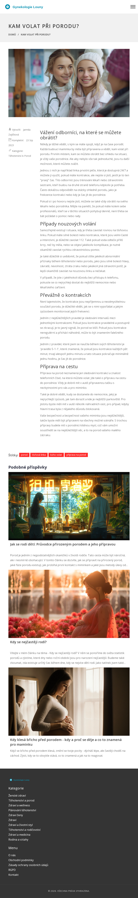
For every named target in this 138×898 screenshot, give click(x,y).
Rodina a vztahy (18, 839)
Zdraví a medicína (19, 834)
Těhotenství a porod (19, 155)
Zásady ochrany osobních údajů (28, 865)
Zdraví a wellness (19, 805)
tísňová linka (39, 454)
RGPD (12, 870)
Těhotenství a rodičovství (24, 830)
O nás (12, 855)
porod (24, 454)
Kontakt (13, 875)
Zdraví (12, 820)
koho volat (56, 454)
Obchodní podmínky (21, 860)
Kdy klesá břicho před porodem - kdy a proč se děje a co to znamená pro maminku (66, 742)
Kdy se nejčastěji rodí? (28, 642)
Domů (12, 34)
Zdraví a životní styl (20, 825)
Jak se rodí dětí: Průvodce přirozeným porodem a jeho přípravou (62, 544)
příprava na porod (76, 454)
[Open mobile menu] (132, 6)
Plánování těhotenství (22, 810)
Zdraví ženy (15, 815)
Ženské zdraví (17, 795)
